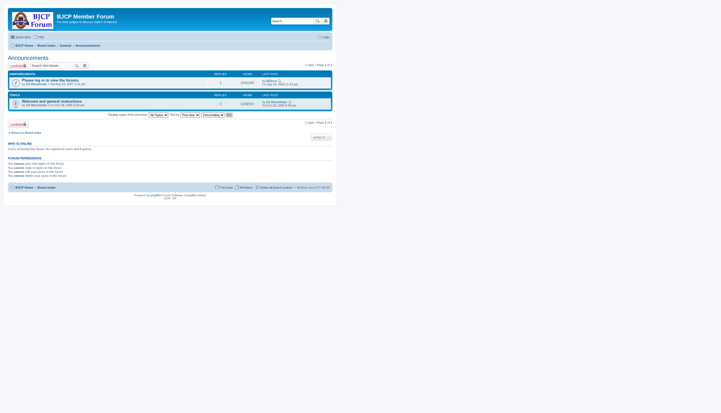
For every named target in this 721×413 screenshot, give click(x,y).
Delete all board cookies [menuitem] (276, 187)
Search (317, 21)
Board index (46, 187)
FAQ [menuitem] (41, 37)
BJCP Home (24, 187)
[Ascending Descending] (213, 114)
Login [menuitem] (326, 37)
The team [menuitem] (226, 187)
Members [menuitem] (246, 187)
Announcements (28, 58)
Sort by (175, 114)
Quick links (23, 37)
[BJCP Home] (33, 19)
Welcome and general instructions (52, 101)
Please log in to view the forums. (50, 80)
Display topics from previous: (128, 114)
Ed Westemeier (36, 84)
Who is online (20, 143)
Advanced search (326, 21)
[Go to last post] (279, 81)
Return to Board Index (26, 132)
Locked (16, 65)
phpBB (155, 195)
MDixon (271, 81)
